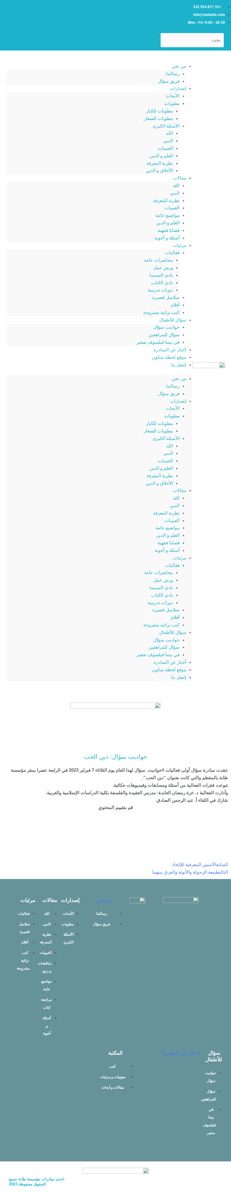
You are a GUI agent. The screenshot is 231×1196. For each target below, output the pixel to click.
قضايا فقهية (169, 230)
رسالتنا (173, 73)
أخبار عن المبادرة (170, 349)
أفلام (175, 305)
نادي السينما (161, 275)
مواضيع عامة (168, 215)
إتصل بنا (178, 364)
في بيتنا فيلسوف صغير (158, 342)
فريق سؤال (169, 81)
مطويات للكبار (159, 111)
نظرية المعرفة (159, 163)
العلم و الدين (161, 155)
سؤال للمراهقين (164, 334)
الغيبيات (165, 148)
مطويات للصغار (158, 118)
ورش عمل (163, 267)
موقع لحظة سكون (169, 357)
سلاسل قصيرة (166, 297)
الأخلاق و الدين (159, 170)
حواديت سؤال (166, 327)
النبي (168, 140)
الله (169, 133)
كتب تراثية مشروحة (161, 312)
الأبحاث (173, 96)
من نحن (179, 66)
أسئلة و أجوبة (167, 237)
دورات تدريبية (160, 289)
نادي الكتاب (162, 282)
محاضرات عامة (158, 260)
